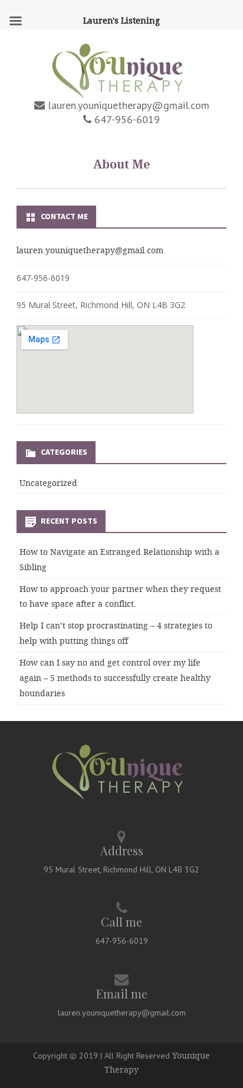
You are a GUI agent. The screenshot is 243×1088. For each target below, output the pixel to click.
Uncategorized (48, 482)
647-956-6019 (125, 119)
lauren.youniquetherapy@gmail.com (127, 105)
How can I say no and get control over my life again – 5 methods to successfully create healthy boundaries (115, 678)
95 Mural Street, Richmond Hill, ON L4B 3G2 (121, 869)
